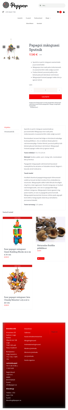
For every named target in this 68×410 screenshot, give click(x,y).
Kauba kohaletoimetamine (33, 337)
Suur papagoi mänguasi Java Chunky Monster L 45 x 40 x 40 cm (17, 300)
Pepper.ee (54, 332)
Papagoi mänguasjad (54, 104)
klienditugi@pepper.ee (13, 400)
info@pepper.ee (11, 385)
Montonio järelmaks (31, 352)
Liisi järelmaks (29, 356)
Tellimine (27, 333)
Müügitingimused (30, 340)
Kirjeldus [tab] (7, 127)
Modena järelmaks (30, 348)
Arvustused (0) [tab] (9, 132)
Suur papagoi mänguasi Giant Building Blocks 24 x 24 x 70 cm (17, 252)
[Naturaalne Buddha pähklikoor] (50, 229)
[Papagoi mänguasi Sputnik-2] (11, 47)
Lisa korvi (45, 97)
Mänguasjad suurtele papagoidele (45, 102)
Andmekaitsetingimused (32, 344)
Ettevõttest (28, 329)
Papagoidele (32, 106)
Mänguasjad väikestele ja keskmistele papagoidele (45, 103)
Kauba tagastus (29, 360)
